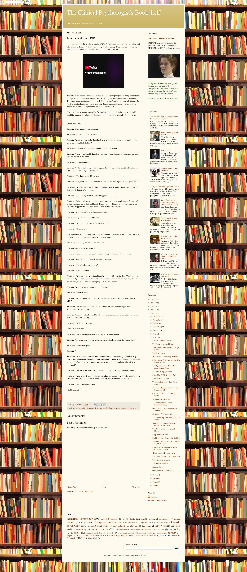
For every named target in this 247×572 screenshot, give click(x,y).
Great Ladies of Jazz (121, 526)
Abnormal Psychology (80, 518)
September (157, 327)
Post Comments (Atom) (85, 491)
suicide (152, 535)
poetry (176, 529)
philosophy (163, 529)
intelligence (146, 526)
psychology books (145, 533)
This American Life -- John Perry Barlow (164, 383)
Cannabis (144, 519)
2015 (153, 306)
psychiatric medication (94, 533)
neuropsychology (121, 529)
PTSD (173, 532)
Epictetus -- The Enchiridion (162, 414)
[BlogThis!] (97, 405)
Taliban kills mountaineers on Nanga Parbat (165, 348)
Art (124, 519)
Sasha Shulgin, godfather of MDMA (170, 133)
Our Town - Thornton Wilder (161, 38)
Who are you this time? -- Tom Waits (170, 275)
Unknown (154, 497)
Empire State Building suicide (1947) (165, 186)
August (156, 330)
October (156, 323)
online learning (134, 529)
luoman (127, 555)
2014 (153, 309)
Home (104, 487)
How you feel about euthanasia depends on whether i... (163, 424)
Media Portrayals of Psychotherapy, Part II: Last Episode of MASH (169, 202)
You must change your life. (162, 371)
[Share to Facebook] (102, 405)
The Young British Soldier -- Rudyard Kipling (163, 403)
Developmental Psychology (106, 522)
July (154, 334)
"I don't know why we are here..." (164, 453)
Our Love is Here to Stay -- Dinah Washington (165, 409)
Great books (102, 525)
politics (77, 532)
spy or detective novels (138, 536)
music (105, 529)
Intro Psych (160, 525)
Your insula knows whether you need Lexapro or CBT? (165, 389)
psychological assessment (126, 533)
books (132, 518)
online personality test (149, 529)
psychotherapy (161, 533)
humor (136, 526)
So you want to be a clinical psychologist (122, 408)
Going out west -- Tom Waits (163, 470)
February (156, 485)
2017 (153, 299)
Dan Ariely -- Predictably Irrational (165, 356)
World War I (92, 538)
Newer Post (72, 487)
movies (102, 408)
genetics (91, 526)
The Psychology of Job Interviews (169, 169)
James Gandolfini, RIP (160, 378)
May (155, 475)
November (157, 320)
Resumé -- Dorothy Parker (162, 340)
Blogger (143, 555)
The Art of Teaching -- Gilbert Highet (163, 430)
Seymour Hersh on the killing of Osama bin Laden (169, 256)
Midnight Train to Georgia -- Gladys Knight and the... (165, 442)
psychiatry (110, 533)
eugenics (144, 522)
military (82, 529)
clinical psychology (79, 408)
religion (70, 535)
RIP (107, 408)
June (155, 337)
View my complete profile (157, 500)
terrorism (163, 535)
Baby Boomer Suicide (160, 434)
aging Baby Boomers (109, 519)
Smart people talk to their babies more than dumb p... (164, 367)
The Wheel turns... (159, 353)
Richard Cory (166, 150)
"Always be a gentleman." (161, 399)
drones (125, 522)
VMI (83, 538)
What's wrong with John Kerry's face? (169, 237)
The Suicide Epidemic (160, 463)
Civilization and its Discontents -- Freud (164, 394)
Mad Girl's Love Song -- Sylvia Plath (166, 438)
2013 (153, 313)
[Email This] (95, 405)
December (157, 316)
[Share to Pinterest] (104, 405)
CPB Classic (86, 522)
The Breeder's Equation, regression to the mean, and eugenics (164, 117)
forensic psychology (93, 408)
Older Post (136, 487)
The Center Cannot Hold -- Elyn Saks (166, 456)
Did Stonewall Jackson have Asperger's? (169, 219)
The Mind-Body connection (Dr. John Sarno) (166, 418)
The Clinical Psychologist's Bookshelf (113, 12)
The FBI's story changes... (161, 460)
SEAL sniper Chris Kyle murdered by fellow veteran (166, 361)
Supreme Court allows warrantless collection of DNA (164, 448)
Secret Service (89, 535)
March (155, 482)
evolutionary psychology (160, 522)
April (155, 478)
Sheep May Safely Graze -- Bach (164, 375)
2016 (153, 302)
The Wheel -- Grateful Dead (162, 344)
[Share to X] (100, 405)
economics (133, 522)
